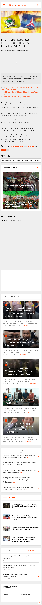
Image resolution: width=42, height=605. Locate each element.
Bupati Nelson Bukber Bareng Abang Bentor (16, 97)
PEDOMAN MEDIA (26, 594)
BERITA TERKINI (9, 498)
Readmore (26, 325)
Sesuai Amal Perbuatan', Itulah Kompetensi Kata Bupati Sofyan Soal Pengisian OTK (19, 342)
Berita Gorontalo (18, 5)
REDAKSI (5, 594)
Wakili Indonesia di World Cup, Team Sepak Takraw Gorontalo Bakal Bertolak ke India (24, 517)
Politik (20, 35)
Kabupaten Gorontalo (11, 35)
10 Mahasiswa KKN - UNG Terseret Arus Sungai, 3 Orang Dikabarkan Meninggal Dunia (18, 371)
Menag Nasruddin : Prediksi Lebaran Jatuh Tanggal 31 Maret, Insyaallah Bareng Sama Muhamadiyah (23, 539)
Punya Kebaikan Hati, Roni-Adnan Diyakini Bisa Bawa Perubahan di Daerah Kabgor (20, 187)
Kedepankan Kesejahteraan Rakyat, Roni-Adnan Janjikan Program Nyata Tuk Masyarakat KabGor (20, 204)
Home (2, 35)
